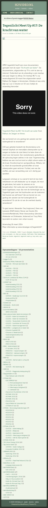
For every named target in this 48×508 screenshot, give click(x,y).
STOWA (5, 378)
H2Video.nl (24, 5)
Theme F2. (32, 504)
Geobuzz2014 (10, 298)
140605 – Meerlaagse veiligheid (17, 435)
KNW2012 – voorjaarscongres (15, 353)
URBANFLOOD (8, 451)
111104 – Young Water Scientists (17, 321)
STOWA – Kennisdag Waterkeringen (15, 408)
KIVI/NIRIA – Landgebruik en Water (14, 328)
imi (14, 234)
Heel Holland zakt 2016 (14, 376)
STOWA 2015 (7, 440)
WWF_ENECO (7, 495)
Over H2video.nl (16, 13)
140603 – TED (11, 275)
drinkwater (9, 234)
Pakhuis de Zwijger (10, 133)
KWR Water (30, 234)
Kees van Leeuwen (21, 234)
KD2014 (9, 424)
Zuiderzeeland (10, 488)
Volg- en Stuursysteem (13, 479)
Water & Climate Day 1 (13, 481)
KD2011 (8, 417)
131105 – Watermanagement (16, 326)
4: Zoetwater (13, 390)
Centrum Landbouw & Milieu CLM (14, 277)
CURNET (6, 282)
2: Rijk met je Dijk (14, 385)
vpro (40, 236)
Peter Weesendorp (39, 234)
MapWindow (10, 300)
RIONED (6, 364)
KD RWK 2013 (10, 396)
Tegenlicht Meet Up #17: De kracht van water (20, 131)
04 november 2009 (12, 255)
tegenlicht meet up (26, 236)
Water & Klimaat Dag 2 (14, 483)
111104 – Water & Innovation (15, 319)
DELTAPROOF (10, 380)
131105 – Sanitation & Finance (16, 323)
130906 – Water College (14, 447)
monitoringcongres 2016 (14, 476)
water (4, 238)
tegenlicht (17, 236)
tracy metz (36, 236)
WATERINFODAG (8, 467)
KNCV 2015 (10, 342)
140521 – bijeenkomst (13, 433)
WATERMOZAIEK (8, 472)
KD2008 (9, 410)
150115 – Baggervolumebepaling (17, 371)
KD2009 (9, 412)
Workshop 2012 (11, 456)
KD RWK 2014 (10, 399)
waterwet (9, 337)
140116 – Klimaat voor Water (15, 264)
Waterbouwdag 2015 (13, 291)
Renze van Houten (8, 236)
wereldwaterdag (8, 490)
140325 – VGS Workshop (14, 367)
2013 (7, 493)
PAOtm (5, 362)
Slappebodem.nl (8, 374)
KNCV (5, 339)
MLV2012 (9, 401)
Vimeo (22, 133)
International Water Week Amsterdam (15, 314)
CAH (4, 266)
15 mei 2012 (10, 257)
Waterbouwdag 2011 (13, 284)
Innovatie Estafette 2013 (14, 449)
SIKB (5, 369)
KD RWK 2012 (10, 394)
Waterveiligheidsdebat (13, 335)
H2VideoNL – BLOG (9, 305)
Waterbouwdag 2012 (13, 287)
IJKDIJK (5, 307)
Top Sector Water (8, 444)
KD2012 (9, 419)
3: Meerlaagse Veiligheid (17, 387)
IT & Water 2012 (11, 348)
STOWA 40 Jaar (11, 406)
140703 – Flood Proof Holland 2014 (17, 460)
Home (5, 13)
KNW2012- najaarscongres (15, 355)
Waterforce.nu (7, 463)
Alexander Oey (37, 232)
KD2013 (8, 422)
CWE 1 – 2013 (10, 474)
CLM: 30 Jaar (10, 280)
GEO (4, 293)
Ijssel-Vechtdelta (8, 309)
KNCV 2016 (10, 344)
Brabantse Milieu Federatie (12, 261)
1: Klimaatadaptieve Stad (17, 383)
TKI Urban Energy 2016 (11, 442)
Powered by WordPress (20, 504)
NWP (4, 358)
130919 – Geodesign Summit (15, 296)
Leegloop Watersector (13, 465)
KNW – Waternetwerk (10, 346)
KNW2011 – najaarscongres (15, 351)
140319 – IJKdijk (11, 431)
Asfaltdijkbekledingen (10, 252)
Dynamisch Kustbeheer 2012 (16, 392)
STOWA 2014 (7, 426)
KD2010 (9, 415)
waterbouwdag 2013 (12, 289)
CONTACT (29, 13)
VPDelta (6, 458)
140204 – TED (11, 268)
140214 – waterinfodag (13, 428)
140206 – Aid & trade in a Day (16, 360)
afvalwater (30, 232)
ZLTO (5, 497)
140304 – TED (11, 271)
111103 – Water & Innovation (15, 316)
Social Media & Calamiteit (14, 403)
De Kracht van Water (29, 68)
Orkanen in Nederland (13, 332)
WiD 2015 (9, 470)
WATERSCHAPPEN (9, 486)
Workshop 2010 (11, 454)
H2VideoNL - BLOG (15, 232)
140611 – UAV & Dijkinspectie (16, 438)
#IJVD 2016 (10, 312)
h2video (11, 33)
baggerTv (6, 259)
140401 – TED (11, 273)
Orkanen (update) (12, 330)
